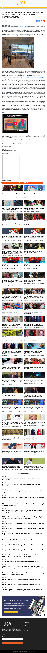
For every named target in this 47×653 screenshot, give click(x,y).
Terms (25, 625)
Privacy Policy (27, 627)
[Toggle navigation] (2, 7)
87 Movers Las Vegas (23, 26)
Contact (26, 630)
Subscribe (12, 642)
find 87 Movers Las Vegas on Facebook (16, 135)
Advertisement (27, 628)
